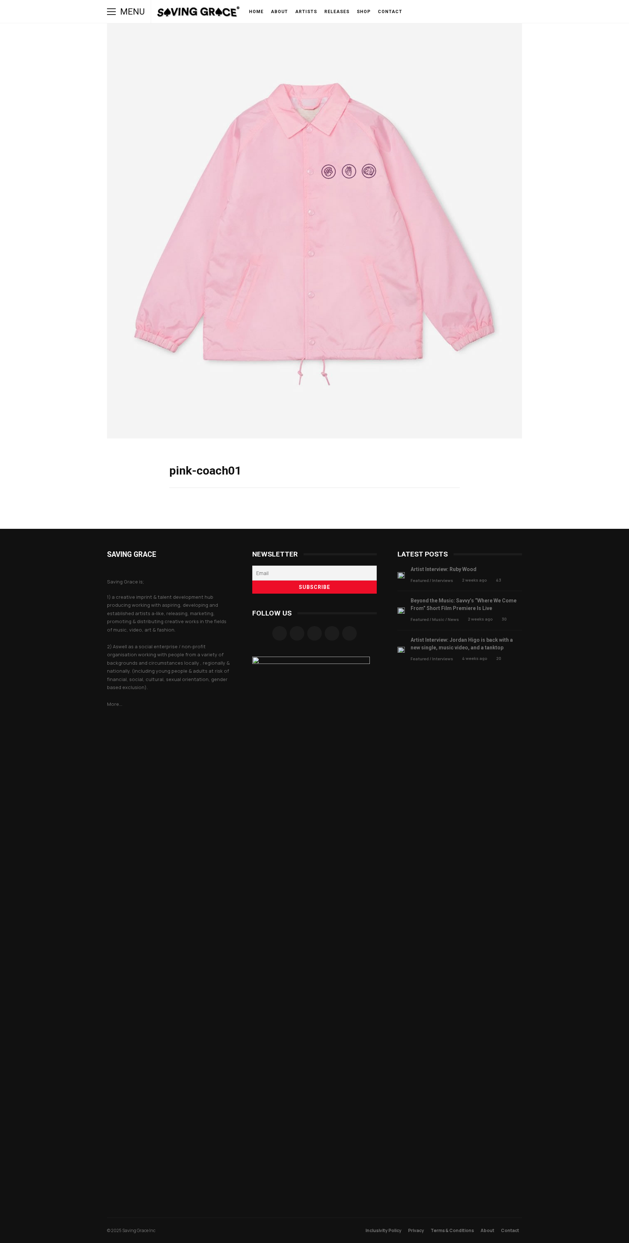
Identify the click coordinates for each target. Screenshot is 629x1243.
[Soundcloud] (314, 633)
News (453, 619)
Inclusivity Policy (383, 1230)
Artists (306, 11)
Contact (390, 11)
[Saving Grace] (198, 13)
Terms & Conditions (452, 1230)
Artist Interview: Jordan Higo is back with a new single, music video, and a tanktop (401, 650)
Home (256, 11)
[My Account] (487, 11)
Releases (336, 11)
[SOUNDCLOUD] (456, 11)
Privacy (416, 1230)
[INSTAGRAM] (436, 11)
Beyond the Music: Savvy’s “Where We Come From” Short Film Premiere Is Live (401, 610)
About (279, 11)
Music (438, 619)
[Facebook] (279, 633)
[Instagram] (297, 633)
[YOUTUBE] (446, 11)
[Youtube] (349, 633)
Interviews (442, 580)
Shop (364, 11)
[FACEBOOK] (426, 11)
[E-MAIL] (476, 11)
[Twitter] (332, 633)
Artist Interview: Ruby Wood (401, 575)
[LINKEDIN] (466, 11)
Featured (420, 580)
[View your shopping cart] (497, 11)
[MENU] (111, 11)
